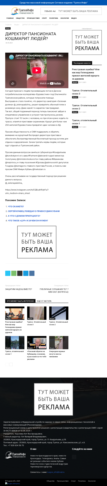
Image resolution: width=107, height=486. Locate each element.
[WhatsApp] (13, 273)
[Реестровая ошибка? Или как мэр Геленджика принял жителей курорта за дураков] (14, 313)
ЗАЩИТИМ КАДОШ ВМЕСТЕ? (18, 289)
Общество (20, 18)
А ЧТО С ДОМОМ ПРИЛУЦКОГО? (24, 216)
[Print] (19, 273)
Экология (64, 18)
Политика (53, 18)
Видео (74, 18)
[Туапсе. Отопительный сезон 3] (36, 313)
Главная (10, 18)
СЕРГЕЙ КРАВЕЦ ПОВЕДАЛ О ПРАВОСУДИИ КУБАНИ (34, 211)
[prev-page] (6, 364)
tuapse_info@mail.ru (55, 472)
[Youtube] (74, 457)
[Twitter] (7, 273)
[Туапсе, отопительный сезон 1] (14, 342)
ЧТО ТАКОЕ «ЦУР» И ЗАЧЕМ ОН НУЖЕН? (28, 220)
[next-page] (11, 364)
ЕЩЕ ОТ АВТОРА (44, 301)
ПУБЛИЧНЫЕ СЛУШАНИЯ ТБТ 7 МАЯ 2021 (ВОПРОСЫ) (54, 290)
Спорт (44, 18)
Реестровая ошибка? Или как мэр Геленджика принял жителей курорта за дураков (14, 327)
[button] (99, 18)
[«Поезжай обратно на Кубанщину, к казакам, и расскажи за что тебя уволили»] (36, 342)
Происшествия (33, 18)
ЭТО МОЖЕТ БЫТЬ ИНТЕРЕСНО (20, 301)
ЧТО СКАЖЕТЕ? (16, 206)
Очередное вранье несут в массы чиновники (57, 354)
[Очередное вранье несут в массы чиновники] (58, 342)
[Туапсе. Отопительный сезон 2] (58, 313)
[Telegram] (25, 273)
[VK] (31, 273)
